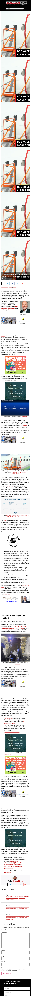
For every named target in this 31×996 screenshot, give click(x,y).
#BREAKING (9, 718)
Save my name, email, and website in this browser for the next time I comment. (15, 962)
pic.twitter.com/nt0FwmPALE (11, 732)
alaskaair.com (6, 594)
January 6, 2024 (8, 754)
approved (24, 425)
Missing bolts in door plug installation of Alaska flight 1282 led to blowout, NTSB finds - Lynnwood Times (17, 890)
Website (3, 954)
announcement (23, 416)
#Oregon (12, 723)
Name (3, 942)
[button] (3, 283)
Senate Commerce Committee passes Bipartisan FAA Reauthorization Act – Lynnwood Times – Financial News (17, 910)
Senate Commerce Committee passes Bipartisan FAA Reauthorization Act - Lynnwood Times (17, 900)
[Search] (24, 8)
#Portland (7, 723)
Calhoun (3, 336)
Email (3, 948)
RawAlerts (17, 664)
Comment (4, 924)
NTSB (5, 520)
